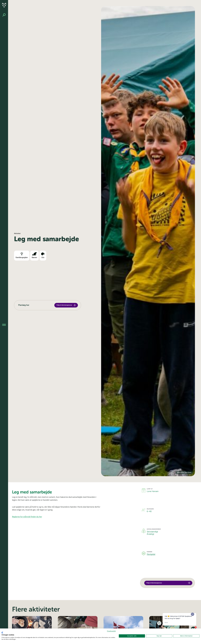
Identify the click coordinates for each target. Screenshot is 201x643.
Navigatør (151, 554)
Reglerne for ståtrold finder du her (27, 516)
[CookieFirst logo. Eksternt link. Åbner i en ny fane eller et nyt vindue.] (2, 633)
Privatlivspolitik (111, 631)
